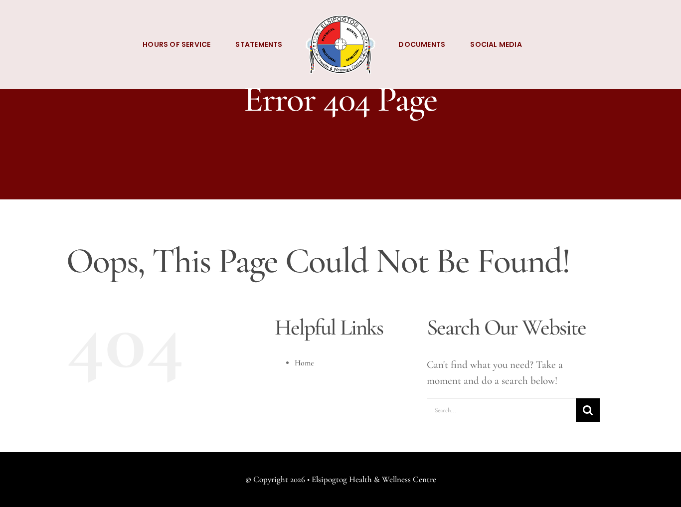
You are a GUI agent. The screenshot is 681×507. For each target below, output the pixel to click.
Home (304, 363)
